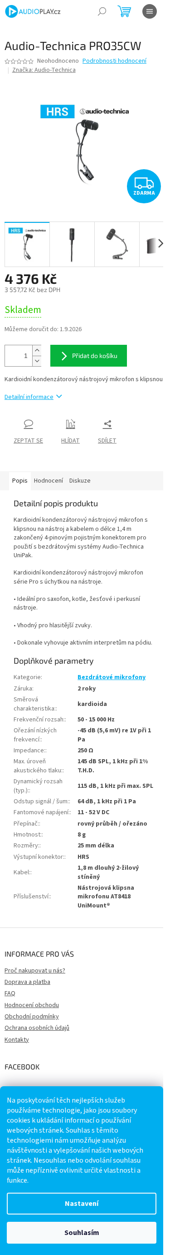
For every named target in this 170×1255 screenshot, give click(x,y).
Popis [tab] (20, 480)
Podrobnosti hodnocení (114, 61)
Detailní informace (29, 397)
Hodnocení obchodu (32, 1005)
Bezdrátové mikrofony (112, 677)
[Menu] (150, 11)
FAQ (10, 993)
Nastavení (81, 1204)
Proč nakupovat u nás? (35, 970)
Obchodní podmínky (32, 1016)
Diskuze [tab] (80, 480)
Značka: (44, 70)
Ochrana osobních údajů (37, 1028)
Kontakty (17, 1039)
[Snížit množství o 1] (36, 361)
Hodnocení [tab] (48, 480)
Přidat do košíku (94, 355)
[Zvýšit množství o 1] (36, 350)
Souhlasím (81, 1233)
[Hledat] (102, 11)
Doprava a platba (27, 982)
